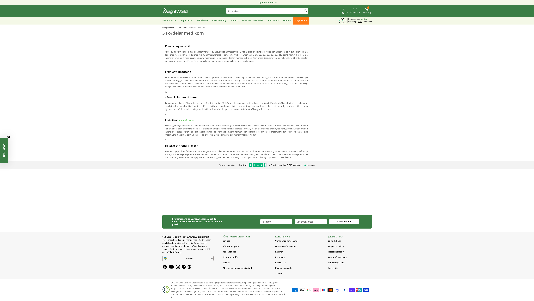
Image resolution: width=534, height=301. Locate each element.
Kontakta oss (229, 251)
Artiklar (279, 273)
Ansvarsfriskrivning (337, 257)
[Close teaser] (8, 136)
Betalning (280, 257)
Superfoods (186, 20)
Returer (279, 251)
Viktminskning (219, 20)
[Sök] (305, 11)
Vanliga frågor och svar (286, 241)
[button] (367, 11)
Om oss (226, 241)
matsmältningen (187, 120)
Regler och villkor (336, 246)
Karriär (226, 262)
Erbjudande (301, 20)
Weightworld (168, 27)
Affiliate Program (231, 246)
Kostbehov (273, 20)
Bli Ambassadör (230, 257)
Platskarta (280, 262)
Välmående (202, 20)
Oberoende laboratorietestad (237, 268)
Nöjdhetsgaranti (336, 262)
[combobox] (267, 11)
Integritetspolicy (336, 251)
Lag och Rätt (334, 241)
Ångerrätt (333, 268)
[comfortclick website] (166, 290)
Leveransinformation (285, 246)
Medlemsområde (283, 268)
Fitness (234, 20)
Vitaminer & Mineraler (253, 20)
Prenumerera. (344, 221)
